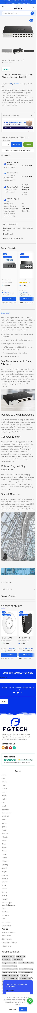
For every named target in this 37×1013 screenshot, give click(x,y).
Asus (3, 778)
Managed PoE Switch (9, 969)
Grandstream (6, 813)
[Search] (32, 13)
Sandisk (4, 868)
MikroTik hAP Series (9, 972)
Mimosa (4, 840)
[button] (9, 299)
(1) (28, 282)
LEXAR (4, 820)
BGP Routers (17, 960)
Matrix (4, 830)
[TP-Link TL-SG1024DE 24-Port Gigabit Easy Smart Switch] (27, 265)
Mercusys (5, 833)
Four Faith (5, 809)
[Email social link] (14, 238)
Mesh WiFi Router (26, 969)
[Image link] (16, 724)
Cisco (3, 785)
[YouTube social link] (10, 747)
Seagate (4, 871)
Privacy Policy (6, 936)
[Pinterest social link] (17, 238)
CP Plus (4, 789)
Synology (5, 875)
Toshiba (4, 889)
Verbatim (5, 899)
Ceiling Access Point (9, 963)
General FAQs (6, 926)
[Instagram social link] (6, 747)
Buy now (28, 144)
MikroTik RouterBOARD (10, 975)
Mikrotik (5, 837)
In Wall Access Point (9, 966)
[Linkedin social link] (19, 238)
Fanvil (4, 806)
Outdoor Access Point (10, 978)
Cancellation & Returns (9, 942)
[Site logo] (18, 7)
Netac (4, 844)
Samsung (5, 865)
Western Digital (7, 903)
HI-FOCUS (5, 816)
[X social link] (11, 238)
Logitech (5, 823)
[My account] (33, 7)
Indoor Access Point (25, 963)
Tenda (4, 885)
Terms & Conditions (8, 932)
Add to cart (16, 144)
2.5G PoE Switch (8, 956)
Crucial (4, 792)
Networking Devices (15, 60)
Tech (3, 919)
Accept (23, 1009)
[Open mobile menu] (3, 7)
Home (4, 60)
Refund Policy (6, 946)
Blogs (3, 908)
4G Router (20, 956)
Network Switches (8, 63)
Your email (10, 991)
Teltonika (5, 882)
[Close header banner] (33, 2)
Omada (24, 975)
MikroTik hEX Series (25, 972)
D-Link (10, 234)
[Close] (31, 977)
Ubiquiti (4, 896)
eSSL (3, 802)
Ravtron (4, 858)
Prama (4, 854)
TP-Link (4, 892)
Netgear (4, 847)
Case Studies (6, 922)
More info (13, 1009)
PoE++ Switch (25, 978)
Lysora (4, 827)
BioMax (4, 782)
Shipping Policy (7, 939)
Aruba (4, 775)
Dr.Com (4, 799)
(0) (11, 282)
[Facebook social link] (9, 238)
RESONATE (5, 861)
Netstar (4, 851)
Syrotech (5, 878)
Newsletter (5, 912)
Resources (5, 915)
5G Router (6, 960)
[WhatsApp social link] (22, 238)
